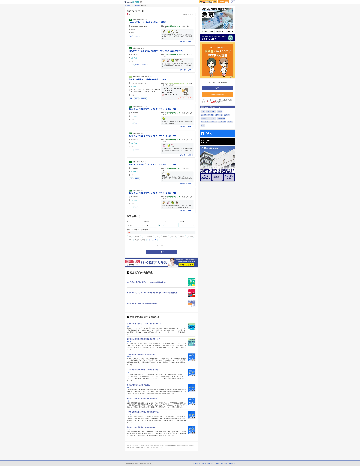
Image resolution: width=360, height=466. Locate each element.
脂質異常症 (218, 115)
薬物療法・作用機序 (207, 115)
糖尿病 (220, 111)
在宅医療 (165, 236)
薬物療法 (137, 236)
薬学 (130, 240)
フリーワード (164, 221)
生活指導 (190, 236)
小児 (131, 98)
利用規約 (195, 463)
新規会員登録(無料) (217, 94)
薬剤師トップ (128, 5)
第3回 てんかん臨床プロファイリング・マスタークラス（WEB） (153, 109)
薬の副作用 (144, 64)
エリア (128, 221)
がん (157, 236)
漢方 (131, 36)
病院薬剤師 (221, 118)
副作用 (230, 122)
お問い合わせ (224, 463)
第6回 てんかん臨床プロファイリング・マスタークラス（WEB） (153, 193)
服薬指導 (182, 236)
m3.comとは (232, 463)
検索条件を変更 (187, 14)
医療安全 (173, 236)
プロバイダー (181, 221)
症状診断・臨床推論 (140, 240)
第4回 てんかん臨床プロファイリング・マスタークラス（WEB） (153, 136)
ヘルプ (217, 463)
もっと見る (152, 240)
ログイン (232, 2)
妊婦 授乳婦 (143, 98)
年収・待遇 (204, 122)
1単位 (131, 64)
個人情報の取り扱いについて (206, 463)
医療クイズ (213, 122)
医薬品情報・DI (210, 111)
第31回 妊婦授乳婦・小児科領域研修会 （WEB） (148, 79)
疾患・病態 (222, 122)
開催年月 (146, 221)
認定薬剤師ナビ (136, 5)
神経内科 (136, 36)
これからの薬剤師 (147, 236)
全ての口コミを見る (186, 41)
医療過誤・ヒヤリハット (208, 118)
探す (162, 252)
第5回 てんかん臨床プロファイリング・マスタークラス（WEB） (153, 164)
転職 (202, 125)
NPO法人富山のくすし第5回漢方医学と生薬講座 (147, 22)
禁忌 (202, 111)
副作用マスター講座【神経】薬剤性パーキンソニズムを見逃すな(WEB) (156, 51)
